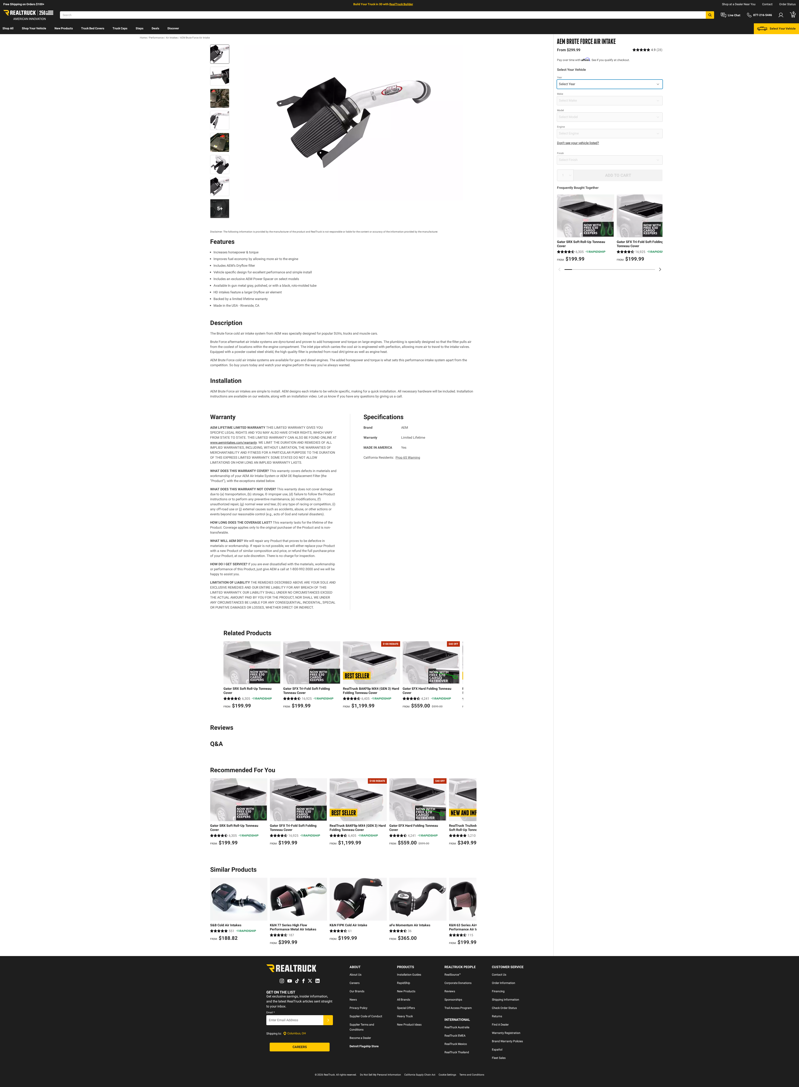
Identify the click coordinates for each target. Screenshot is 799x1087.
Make (560, 93)
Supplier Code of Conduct (366, 1016)
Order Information (503, 983)
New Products (64, 28)
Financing (498, 991)
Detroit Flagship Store (364, 1046)
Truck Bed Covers (92, 28)
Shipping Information (505, 999)
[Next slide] (660, 269)
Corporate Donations (457, 983)
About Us (355, 974)
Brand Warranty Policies (507, 1041)
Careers (355, 983)
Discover (173, 28)
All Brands (403, 999)
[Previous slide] (559, 269)
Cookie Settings (447, 1074)
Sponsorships (453, 999)
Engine (561, 126)
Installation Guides (409, 974)
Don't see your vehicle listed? (578, 143)
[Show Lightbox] (353, 123)
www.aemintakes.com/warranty (233, 443)
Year (559, 77)
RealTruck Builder (401, 4)
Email (270, 1012)
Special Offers (406, 1008)
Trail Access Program (458, 1008)
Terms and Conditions (471, 1074)
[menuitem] (8, 28)
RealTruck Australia (456, 1027)
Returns (497, 1016)
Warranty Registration (506, 1033)
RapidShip (403, 983)
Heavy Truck (405, 1016)
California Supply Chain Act (419, 1074)
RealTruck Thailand (456, 1052)
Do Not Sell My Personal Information (380, 1074)
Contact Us (499, 974)
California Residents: (392, 457)
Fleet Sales (499, 1058)
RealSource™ (452, 974)
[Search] (710, 15)
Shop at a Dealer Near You (739, 4)
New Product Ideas (409, 1024)
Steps (139, 28)
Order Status (787, 4)
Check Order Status (504, 1008)
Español (497, 1049)
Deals (155, 28)
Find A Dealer (500, 1024)
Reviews (449, 991)
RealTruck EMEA (454, 1035)
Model (560, 110)
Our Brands (357, 991)
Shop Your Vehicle (34, 28)
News (353, 999)
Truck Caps (120, 28)
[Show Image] (219, 54)
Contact (767, 4)
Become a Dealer (360, 1038)
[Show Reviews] (648, 49)
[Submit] (328, 1020)
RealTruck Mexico (455, 1044)
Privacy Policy (358, 1008)
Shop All (8, 28)
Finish (560, 153)
